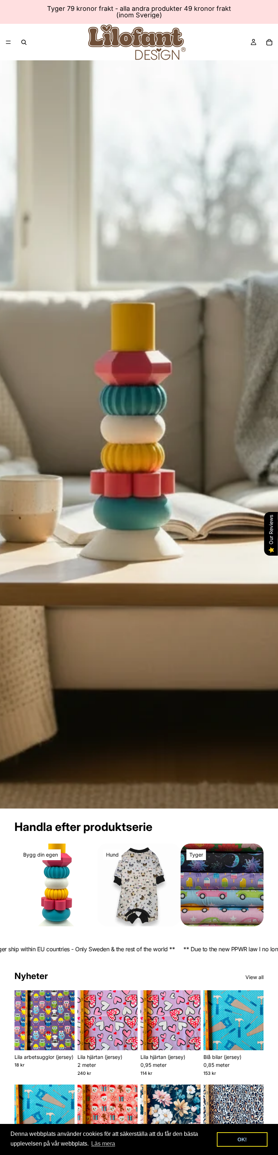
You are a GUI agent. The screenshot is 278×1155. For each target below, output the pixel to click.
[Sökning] (24, 42)
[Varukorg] (269, 42)
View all (254, 977)
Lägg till (69, 1039)
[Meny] (8, 42)
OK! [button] (242, 1139)
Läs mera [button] (103, 1144)
